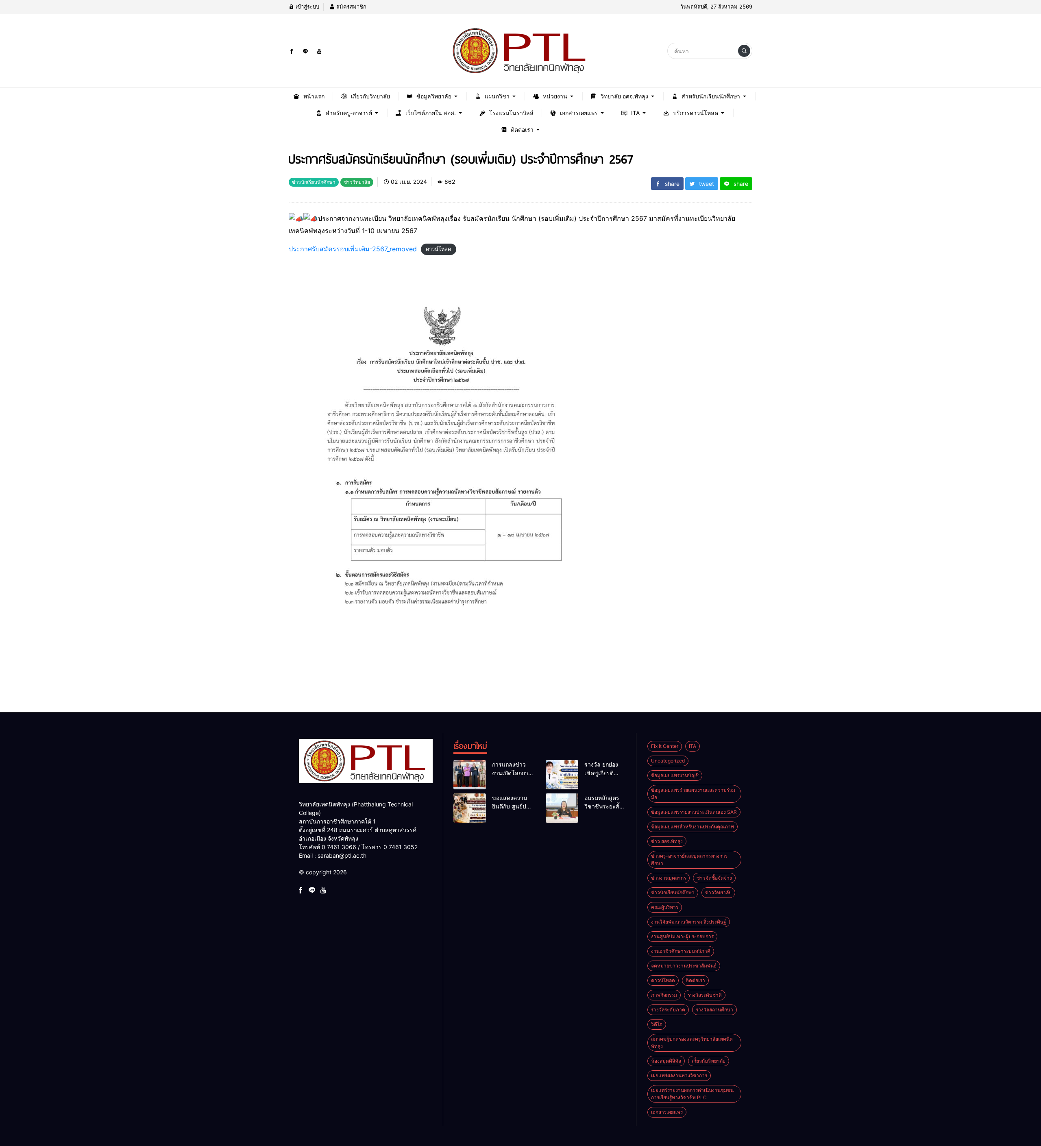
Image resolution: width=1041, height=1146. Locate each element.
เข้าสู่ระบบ (306, 6)
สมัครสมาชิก (350, 6)
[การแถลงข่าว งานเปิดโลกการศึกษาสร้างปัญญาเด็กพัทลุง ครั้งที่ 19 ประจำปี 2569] (469, 774)
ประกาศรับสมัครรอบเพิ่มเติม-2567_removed (353, 249)
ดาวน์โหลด (438, 249)
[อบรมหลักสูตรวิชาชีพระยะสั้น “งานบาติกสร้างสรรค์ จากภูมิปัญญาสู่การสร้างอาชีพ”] (562, 808)
